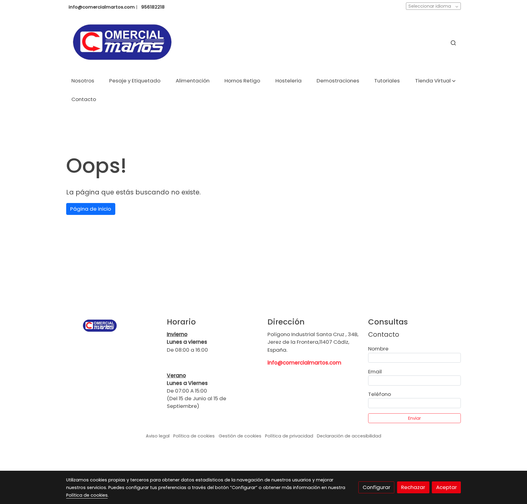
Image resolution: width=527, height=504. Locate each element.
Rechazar (413, 487)
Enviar (414, 418)
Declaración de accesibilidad (349, 436)
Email (375, 371)
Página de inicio (90, 208)
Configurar (376, 487)
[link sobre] (112, 325)
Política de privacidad (289, 436)
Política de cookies (194, 436)
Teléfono (379, 394)
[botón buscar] (453, 43)
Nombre (378, 348)
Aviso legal (158, 436)
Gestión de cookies (240, 436)
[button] (435, 81)
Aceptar (446, 487)
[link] (122, 43)
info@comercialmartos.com (304, 362)
